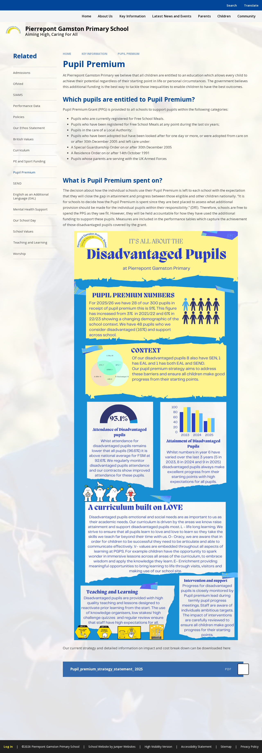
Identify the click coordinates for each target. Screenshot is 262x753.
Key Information (94, 54)
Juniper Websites (125, 747)
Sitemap (226, 747)
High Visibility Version (158, 747)
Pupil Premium (128, 54)
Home (67, 54)
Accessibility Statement (196, 747)
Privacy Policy (250, 747)
